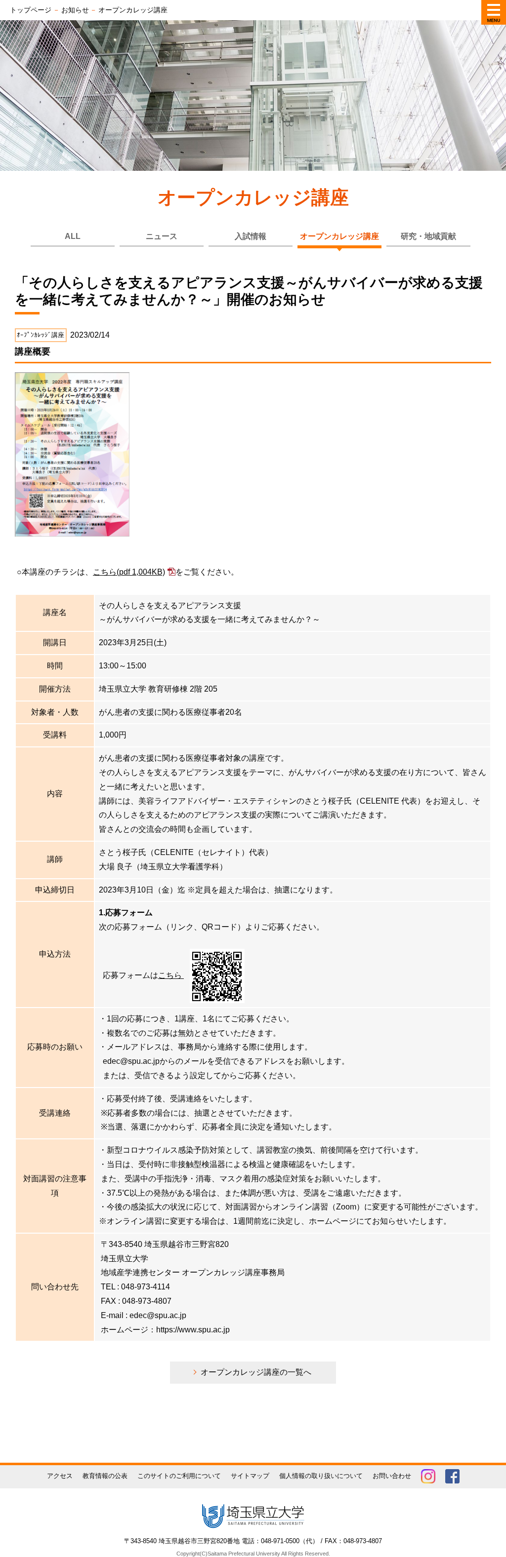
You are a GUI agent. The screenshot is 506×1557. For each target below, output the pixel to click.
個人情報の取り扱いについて (321, 1475)
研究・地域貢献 (428, 236)
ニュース (161, 236)
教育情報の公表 (105, 1475)
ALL (73, 236)
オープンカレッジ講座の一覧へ (256, 1372)
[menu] (493, 12)
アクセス (60, 1475)
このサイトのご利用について (179, 1475)
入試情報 (250, 236)
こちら (129, 572)
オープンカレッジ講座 (339, 236)
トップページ (30, 10)
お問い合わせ (392, 1475)
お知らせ (75, 10)
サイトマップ (250, 1475)
